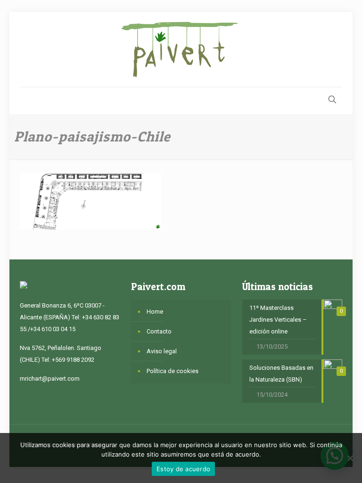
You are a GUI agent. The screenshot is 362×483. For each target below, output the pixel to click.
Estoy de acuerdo (183, 469)
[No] (350, 458)
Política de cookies (172, 371)
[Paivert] (181, 49)
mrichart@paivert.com (50, 378)
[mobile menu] (28, 100)
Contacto (159, 331)
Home (155, 311)
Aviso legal (162, 351)
